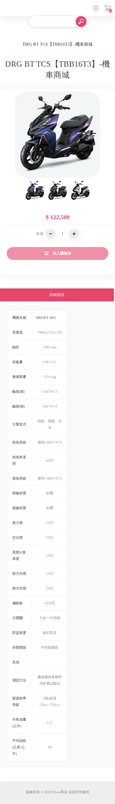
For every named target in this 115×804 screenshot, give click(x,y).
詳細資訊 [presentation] (56, 295)
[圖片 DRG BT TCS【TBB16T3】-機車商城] (34, 191)
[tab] (57, 295)
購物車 (108, 8)
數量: (40, 234)
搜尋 (81, 21)
